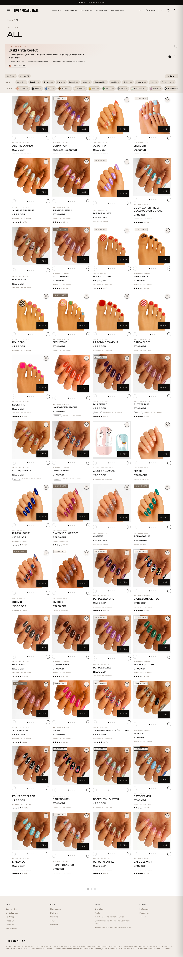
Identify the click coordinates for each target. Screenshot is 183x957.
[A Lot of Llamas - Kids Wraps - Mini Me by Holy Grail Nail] (112, 440)
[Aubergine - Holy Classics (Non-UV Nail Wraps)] (71, 897)
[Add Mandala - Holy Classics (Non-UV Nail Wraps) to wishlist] (46, 815)
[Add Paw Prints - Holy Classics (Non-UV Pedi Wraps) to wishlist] (167, 230)
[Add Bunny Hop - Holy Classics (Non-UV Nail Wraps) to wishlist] (86, 99)
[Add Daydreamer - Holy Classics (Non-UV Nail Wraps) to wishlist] (167, 750)
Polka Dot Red (103, 276)
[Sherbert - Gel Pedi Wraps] (152, 115)
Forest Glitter (144, 664)
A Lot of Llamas (104, 471)
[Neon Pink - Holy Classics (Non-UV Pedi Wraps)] (31, 374)
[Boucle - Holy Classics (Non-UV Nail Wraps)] (152, 700)
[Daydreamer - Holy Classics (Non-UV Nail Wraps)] (152, 765)
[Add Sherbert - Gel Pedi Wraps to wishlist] (167, 99)
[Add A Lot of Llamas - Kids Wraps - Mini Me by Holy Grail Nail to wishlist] (127, 424)
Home (10, 20)
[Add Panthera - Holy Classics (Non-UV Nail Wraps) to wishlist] (46, 618)
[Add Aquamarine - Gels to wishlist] (167, 487)
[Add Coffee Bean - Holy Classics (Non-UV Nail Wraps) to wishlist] (86, 618)
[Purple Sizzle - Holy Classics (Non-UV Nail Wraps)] (112, 634)
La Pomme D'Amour (105, 342)
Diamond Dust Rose (65, 533)
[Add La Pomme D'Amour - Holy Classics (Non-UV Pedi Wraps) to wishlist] (127, 296)
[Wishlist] (168, 10)
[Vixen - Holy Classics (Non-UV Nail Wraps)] (71, 699)
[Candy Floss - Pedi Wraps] (152, 311)
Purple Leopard (103, 599)
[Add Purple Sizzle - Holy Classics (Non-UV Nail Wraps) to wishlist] (127, 618)
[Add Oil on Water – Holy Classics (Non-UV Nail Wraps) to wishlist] (167, 161)
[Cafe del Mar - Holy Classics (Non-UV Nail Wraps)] (152, 831)
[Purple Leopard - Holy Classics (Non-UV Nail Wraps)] (112, 568)
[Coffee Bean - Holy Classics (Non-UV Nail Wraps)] (71, 634)
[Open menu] (8, 10)
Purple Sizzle (102, 667)
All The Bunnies (22, 146)
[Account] (162, 10)
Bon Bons (18, 342)
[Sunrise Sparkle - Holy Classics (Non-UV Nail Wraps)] (31, 177)
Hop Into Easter (63, 865)
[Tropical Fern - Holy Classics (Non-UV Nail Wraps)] (71, 177)
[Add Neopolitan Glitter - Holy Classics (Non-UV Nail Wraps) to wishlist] (127, 750)
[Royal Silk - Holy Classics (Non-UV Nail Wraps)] (31, 246)
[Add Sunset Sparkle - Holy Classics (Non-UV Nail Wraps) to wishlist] (127, 815)
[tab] (27, 137)
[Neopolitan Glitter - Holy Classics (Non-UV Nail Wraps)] (112, 766)
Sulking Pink (20, 730)
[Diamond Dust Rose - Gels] (71, 502)
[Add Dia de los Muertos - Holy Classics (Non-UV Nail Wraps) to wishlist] (167, 552)
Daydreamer (142, 796)
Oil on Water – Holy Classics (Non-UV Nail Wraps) (148, 211)
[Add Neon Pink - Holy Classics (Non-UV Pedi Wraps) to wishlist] (46, 358)
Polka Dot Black (23, 796)
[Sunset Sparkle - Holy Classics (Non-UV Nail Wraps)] (112, 831)
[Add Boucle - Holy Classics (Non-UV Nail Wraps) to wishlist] (167, 684)
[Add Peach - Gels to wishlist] (167, 424)
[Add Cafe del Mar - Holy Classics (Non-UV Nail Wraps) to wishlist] (167, 815)
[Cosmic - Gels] (31, 569)
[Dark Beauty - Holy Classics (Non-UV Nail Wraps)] (71, 766)
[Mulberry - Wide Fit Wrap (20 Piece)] (112, 373)
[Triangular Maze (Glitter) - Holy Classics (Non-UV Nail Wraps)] (112, 699)
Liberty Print (61, 470)
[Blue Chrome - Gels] (31, 502)
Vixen (56, 730)
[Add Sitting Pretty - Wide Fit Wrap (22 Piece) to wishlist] (46, 424)
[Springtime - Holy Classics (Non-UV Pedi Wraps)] (71, 311)
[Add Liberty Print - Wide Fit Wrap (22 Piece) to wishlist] (86, 424)
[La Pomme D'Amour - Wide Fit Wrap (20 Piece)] (71, 374)
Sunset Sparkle (103, 862)
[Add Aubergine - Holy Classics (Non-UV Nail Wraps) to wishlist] (86, 881)
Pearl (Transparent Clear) (152, 930)
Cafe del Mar (143, 862)
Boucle (139, 733)
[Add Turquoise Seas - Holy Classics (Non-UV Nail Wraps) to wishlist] (46, 881)
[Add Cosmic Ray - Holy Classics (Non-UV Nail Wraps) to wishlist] (46, 947)
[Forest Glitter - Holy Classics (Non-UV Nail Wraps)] (152, 634)
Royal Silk (19, 279)
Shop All (56, 10)
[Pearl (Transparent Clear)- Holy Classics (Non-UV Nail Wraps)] (152, 897)
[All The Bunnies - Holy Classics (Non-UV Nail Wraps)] (31, 115)
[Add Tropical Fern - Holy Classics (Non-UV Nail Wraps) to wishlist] (86, 161)
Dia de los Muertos (146, 599)
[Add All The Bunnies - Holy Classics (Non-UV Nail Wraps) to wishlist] (46, 99)
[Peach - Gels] (152, 440)
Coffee (98, 536)
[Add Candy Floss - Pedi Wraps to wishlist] (167, 296)
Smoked (58, 602)
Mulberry (100, 404)
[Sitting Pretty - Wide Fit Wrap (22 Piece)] (31, 440)
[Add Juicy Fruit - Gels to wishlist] (127, 99)
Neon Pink (18, 405)
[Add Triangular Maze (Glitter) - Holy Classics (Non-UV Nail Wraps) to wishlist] (127, 684)
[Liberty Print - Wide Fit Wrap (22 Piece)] (71, 440)
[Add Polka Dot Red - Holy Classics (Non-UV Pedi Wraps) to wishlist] (127, 230)
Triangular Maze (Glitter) (111, 730)
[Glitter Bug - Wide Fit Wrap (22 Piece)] (152, 373)
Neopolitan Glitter (106, 799)
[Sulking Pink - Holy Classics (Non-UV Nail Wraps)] (31, 699)
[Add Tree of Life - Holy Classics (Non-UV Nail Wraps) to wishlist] (86, 947)
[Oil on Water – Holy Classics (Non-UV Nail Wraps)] (152, 177)
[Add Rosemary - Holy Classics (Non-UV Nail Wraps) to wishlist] (127, 881)
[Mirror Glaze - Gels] (112, 178)
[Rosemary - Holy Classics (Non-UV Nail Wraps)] (112, 897)
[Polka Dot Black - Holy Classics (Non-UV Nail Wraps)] (31, 765)
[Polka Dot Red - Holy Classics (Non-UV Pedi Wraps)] (112, 246)
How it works (17, 66)
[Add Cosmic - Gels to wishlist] (46, 552)
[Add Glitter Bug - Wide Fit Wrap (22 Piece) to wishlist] (167, 358)
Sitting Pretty (22, 470)
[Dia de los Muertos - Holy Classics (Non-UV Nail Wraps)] (152, 568)
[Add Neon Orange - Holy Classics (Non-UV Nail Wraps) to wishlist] (127, 947)
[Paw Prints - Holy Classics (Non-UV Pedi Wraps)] (152, 246)
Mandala (18, 862)
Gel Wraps (86, 10)
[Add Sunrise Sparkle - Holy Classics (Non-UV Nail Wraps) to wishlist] (46, 161)
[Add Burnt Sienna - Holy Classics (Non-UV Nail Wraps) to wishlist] (167, 947)
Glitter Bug (61, 276)
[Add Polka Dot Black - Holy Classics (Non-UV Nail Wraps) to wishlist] (46, 750)
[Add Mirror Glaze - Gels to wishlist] (127, 161)
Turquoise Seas (22, 927)
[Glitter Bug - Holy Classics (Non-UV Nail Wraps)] (71, 246)
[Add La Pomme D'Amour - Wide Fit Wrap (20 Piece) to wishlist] (86, 358)
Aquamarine (142, 536)
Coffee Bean (61, 664)
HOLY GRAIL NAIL (26, 10)
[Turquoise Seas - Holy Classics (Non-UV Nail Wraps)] (31, 897)
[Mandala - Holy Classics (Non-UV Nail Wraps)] (31, 831)
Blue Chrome (21, 533)
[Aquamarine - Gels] (152, 503)
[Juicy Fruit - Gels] (112, 115)
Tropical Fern (62, 210)
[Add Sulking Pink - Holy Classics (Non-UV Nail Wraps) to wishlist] (46, 684)
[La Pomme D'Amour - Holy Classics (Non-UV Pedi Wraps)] (112, 311)
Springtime (60, 342)
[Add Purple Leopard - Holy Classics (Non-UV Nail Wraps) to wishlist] (127, 552)
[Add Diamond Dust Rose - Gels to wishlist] (86, 487)
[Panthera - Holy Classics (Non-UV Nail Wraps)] (31, 634)
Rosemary (100, 927)
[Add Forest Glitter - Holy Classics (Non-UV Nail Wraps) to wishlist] (167, 618)
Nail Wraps (71, 10)
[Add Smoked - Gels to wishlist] (86, 552)
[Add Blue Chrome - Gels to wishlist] (46, 487)
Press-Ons (101, 10)
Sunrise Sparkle (23, 210)
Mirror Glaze (102, 213)
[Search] (140, 10)
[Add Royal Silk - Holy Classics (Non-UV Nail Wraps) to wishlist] (46, 230)
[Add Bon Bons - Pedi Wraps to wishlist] (46, 296)
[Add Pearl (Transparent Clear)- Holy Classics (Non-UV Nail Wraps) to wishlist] (167, 881)
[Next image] (48, 138)
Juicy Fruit (100, 146)
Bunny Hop (60, 146)
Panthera (18, 664)
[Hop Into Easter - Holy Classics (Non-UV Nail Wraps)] (71, 832)
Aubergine (60, 927)
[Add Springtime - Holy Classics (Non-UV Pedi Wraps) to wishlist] (86, 296)
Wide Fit (57, 416)
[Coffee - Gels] (112, 503)
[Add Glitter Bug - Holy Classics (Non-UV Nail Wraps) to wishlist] (86, 230)
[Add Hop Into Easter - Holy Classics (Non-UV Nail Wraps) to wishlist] (86, 815)
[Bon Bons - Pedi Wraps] (31, 311)
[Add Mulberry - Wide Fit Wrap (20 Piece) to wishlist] (127, 358)
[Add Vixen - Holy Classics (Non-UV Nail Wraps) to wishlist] (86, 684)
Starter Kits (117, 10)
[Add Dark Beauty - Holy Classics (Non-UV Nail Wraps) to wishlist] (86, 750)
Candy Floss (142, 342)
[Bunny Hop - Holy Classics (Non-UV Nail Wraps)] (71, 115)
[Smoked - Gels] (71, 569)
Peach (138, 471)
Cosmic (17, 602)
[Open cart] (174, 10)
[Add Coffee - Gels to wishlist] (127, 487)
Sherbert (140, 146)
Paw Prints (141, 276)
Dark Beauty (61, 799)
